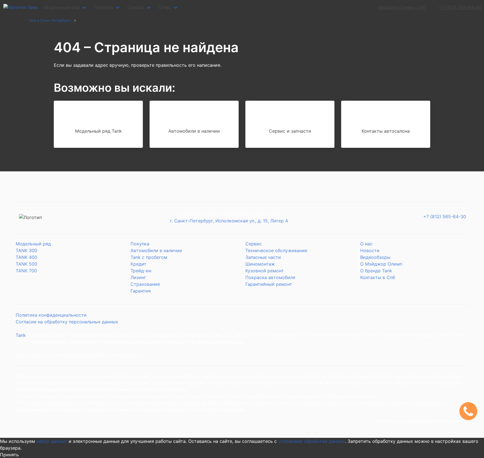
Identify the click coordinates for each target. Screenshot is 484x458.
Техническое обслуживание (276, 250)
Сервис (135, 7)
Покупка (103, 7)
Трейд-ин (141, 270)
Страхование (145, 284)
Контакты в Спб (377, 277)
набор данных (51, 441)
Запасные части (263, 257)
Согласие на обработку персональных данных (67, 321)
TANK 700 (26, 270)
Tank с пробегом (149, 257)
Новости (370, 250)
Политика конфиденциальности (51, 315)
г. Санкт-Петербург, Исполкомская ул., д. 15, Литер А (229, 221)
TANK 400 (26, 257)
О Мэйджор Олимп (381, 264)
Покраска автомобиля (270, 277)
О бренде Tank (376, 270)
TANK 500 (26, 264)
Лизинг (138, 277)
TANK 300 (26, 250)
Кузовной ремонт (264, 270)
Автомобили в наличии (156, 250)
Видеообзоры (375, 257)
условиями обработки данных (311, 441)
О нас (165, 7)
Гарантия (141, 291)
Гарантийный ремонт (268, 284)
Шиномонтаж (260, 264)
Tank (21, 335)
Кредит (138, 264)
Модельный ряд (62, 7)
